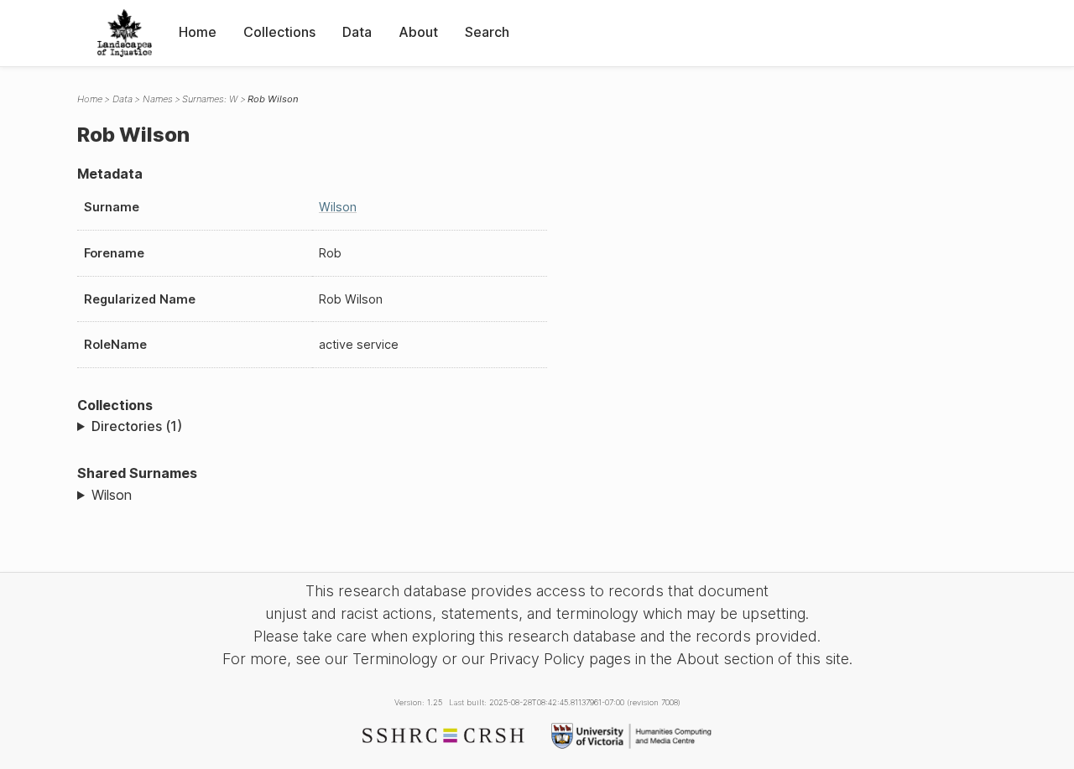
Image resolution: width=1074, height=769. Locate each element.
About (418, 31)
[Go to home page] (124, 33)
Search (487, 31)
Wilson (338, 207)
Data (357, 31)
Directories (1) (136, 426)
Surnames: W (209, 99)
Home (197, 31)
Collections (279, 31)
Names (158, 99)
